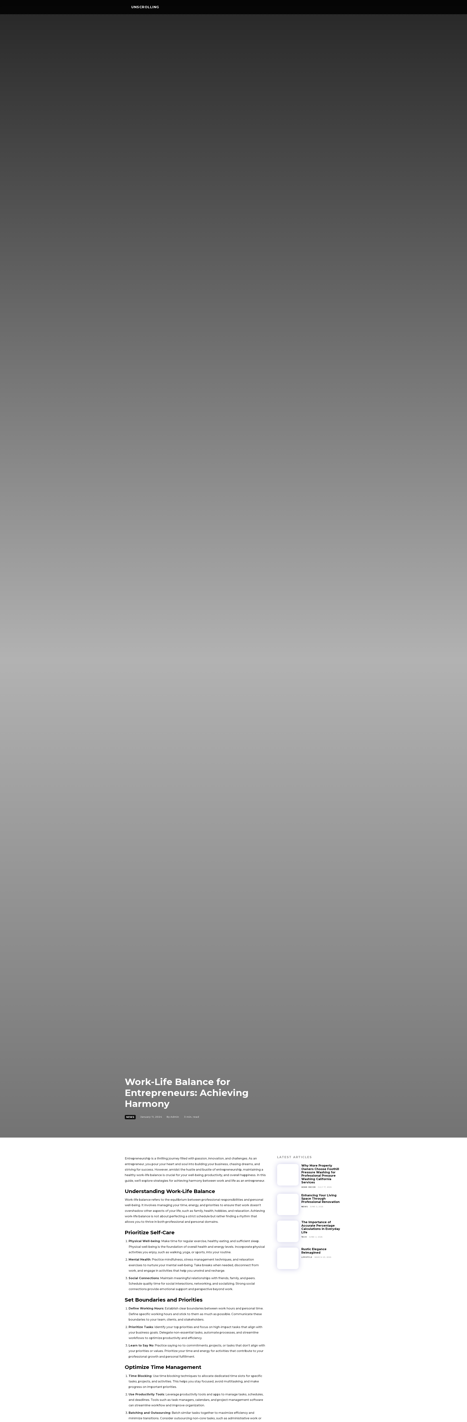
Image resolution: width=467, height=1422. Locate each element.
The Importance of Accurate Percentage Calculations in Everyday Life (320, 1227)
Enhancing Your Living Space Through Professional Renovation (320, 1199)
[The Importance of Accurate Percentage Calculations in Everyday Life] (288, 1231)
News (130, 1117)
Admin (174, 1116)
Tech (304, 1237)
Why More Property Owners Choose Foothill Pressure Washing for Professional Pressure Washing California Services (320, 1174)
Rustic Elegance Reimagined (314, 1250)
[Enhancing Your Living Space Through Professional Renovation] (288, 1204)
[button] (338, 7)
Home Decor (308, 1187)
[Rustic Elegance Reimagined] (288, 1258)
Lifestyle (306, 1257)
